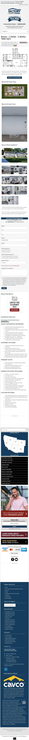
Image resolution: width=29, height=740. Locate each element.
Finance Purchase (6, 251)
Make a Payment (8, 598)
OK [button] (14, 738)
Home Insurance (8, 635)
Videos (6, 592)
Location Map (7, 596)
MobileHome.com (8, 643)
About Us (7, 590)
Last (2, 234)
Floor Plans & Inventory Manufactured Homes (14, 589)
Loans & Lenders (8, 636)
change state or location (23, 4)
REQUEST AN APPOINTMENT (14, 77)
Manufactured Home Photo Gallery (12, 593)
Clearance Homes (5, 464)
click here (7, 265)
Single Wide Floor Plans (6, 457)
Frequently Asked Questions (10, 638)
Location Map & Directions (11, 661)
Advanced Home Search (6, 474)
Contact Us (7, 595)
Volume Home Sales (5, 483)
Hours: (7, 657)
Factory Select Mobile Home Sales (7, 1)
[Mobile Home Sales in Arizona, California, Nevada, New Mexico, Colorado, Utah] (14, 453)
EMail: (7, 655)
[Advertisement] (14, 420)
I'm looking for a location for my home (11, 257)
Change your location (8, 665)
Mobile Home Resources (10, 640)
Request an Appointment (7, 471)
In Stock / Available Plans (7, 476)
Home (6, 587)
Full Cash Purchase (7, 250)
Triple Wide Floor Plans (6, 462)
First (2, 230)
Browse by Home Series (6, 469)
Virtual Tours (4, 467)
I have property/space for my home (10, 256)
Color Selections (5, 478)
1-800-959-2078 (21, 24)
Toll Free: (8, 653)
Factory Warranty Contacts (10, 641)
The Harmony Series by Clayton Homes (9, 44)
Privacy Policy (12, 284)
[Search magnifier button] (26, 430)
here (15, 285)
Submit (4, 288)
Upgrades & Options (5, 481)
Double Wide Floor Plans (7, 460)
